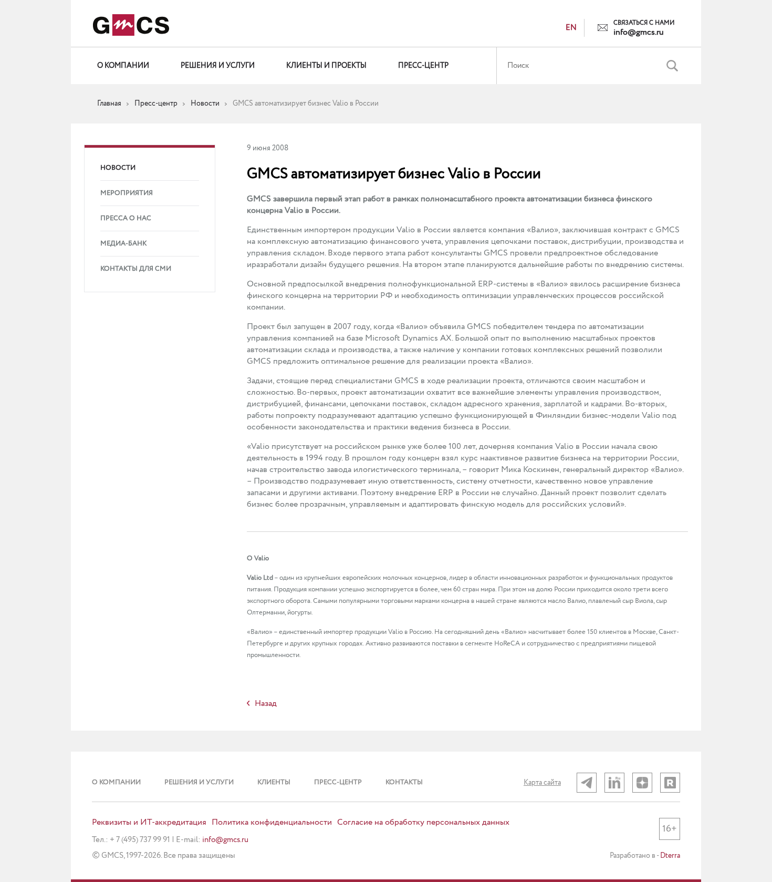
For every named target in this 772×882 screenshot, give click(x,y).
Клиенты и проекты (326, 65)
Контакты (404, 782)
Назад (266, 704)
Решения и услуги (218, 65)
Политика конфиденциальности (272, 822)
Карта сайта (542, 782)
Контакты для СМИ (135, 268)
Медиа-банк (123, 243)
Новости (117, 167)
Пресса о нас (125, 218)
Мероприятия (126, 193)
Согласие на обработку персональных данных (423, 822)
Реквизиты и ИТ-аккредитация (149, 822)
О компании (123, 65)
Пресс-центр (423, 65)
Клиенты (273, 782)
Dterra (670, 855)
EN (571, 28)
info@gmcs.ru (638, 32)
